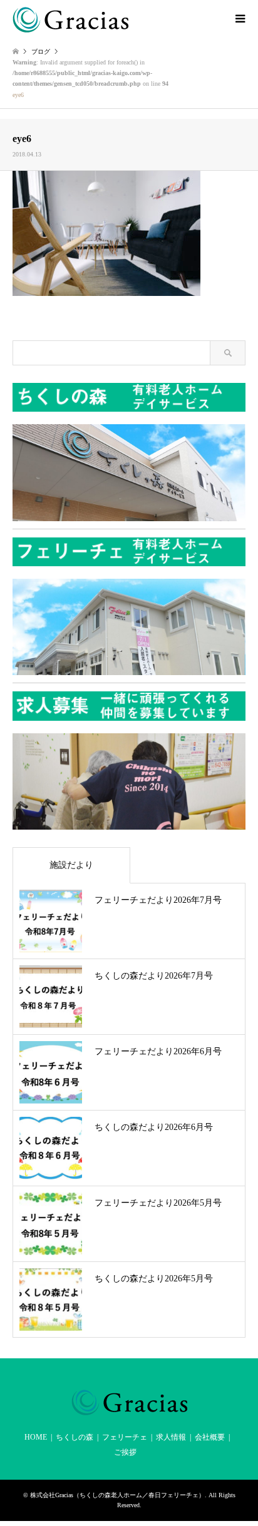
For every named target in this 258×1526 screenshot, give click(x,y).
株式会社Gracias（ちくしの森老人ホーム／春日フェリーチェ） (117, 1495)
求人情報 (171, 1437)
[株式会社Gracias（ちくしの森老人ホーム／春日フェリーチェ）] (70, 18)
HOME (35, 1437)
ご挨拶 (125, 1452)
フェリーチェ (124, 1437)
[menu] (239, 19)
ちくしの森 (74, 1437)
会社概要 (210, 1437)
